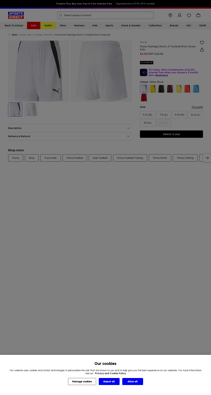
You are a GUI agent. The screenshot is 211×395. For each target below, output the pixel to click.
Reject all (109, 381)
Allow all (133, 381)
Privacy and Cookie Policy (110, 373)
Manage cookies (82, 381)
